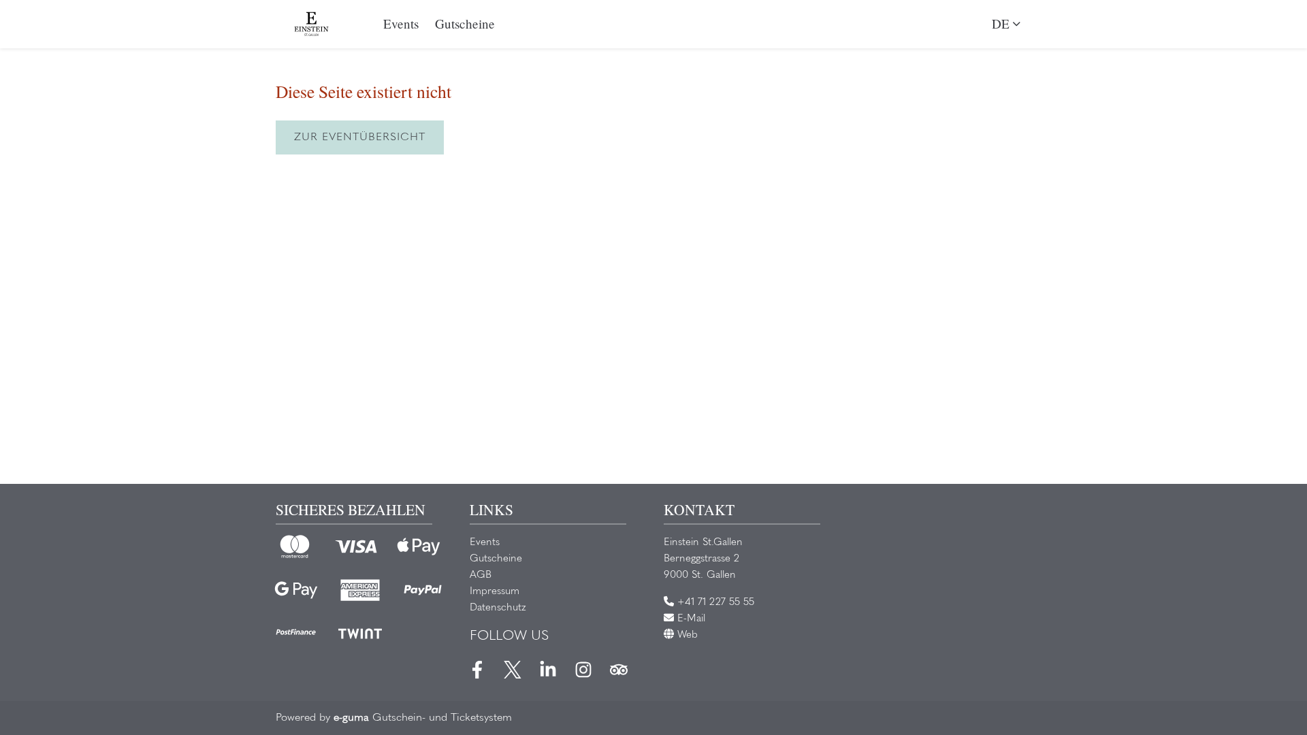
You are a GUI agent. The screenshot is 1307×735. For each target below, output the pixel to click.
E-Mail (689, 619)
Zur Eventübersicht (359, 137)
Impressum (494, 592)
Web (686, 635)
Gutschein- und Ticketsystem (423, 718)
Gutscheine (465, 23)
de (1001, 23)
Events (401, 23)
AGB (480, 575)
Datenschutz (498, 608)
